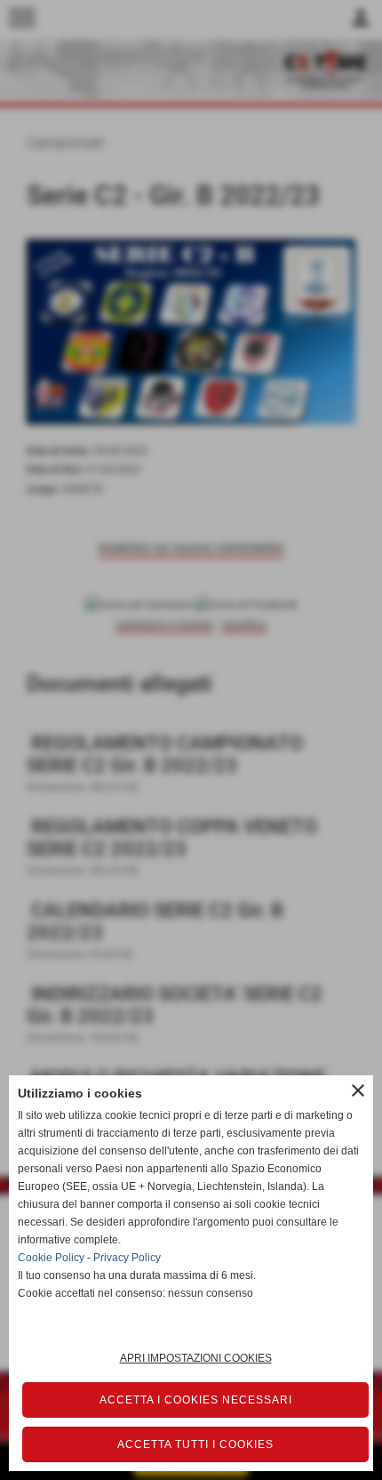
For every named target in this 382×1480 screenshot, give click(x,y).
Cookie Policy (51, 1257)
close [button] (358, 1090)
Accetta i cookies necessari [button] (195, 1400)
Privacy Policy (127, 1257)
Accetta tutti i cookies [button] (195, 1444)
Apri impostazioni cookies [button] (196, 1358)
